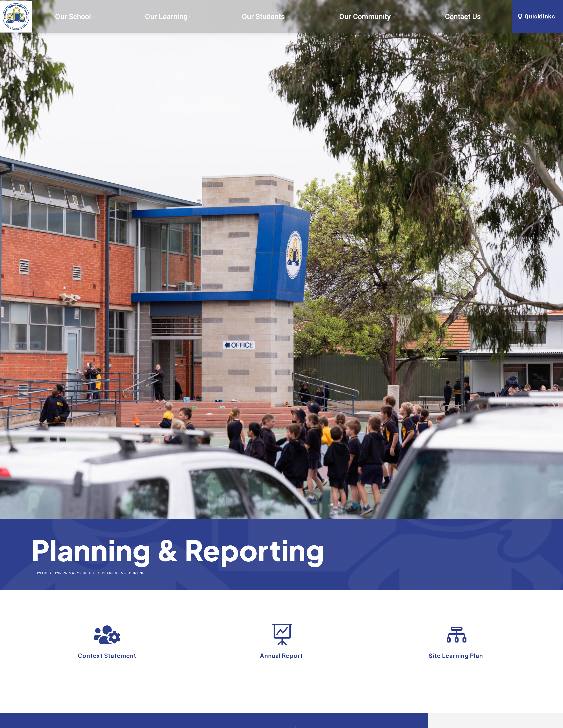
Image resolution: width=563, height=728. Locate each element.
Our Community (365, 16)
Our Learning (166, 16)
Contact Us (463, 16)
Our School (73, 16)
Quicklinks (540, 16)
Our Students (263, 16)
